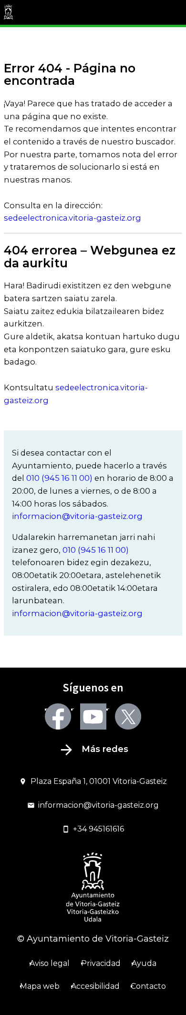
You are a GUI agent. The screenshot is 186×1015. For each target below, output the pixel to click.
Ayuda (144, 963)
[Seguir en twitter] (128, 716)
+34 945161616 (98, 828)
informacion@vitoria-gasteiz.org (77, 516)
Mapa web (40, 986)
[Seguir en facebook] (58, 716)
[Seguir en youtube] (93, 716)
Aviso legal (50, 963)
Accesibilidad (95, 986)
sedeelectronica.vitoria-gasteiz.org (72, 218)
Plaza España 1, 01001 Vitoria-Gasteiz (99, 781)
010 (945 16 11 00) (59, 478)
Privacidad (101, 963)
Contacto (148, 986)
